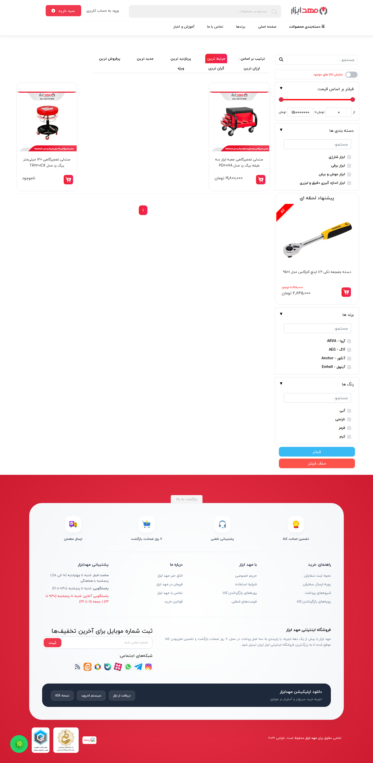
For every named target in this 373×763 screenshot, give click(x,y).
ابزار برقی (338, 166)
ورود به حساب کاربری (102, 10)
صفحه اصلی (267, 26)
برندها (240, 26)
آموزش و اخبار (183, 26)
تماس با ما (215, 26)
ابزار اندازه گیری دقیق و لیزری (322, 183)
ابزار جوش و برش (332, 174)
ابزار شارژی (337, 157)
